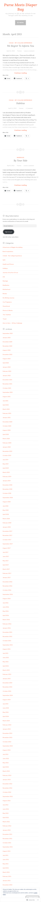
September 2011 (8, 847)
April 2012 (6, 817)
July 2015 (5, 653)
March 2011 (6, 872)
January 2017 (7, 577)
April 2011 (6, 868)
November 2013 (7, 737)
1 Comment (29, 108)
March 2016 (6, 619)
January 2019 (7, 480)
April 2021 (6, 405)
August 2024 (6, 350)
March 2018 (6, 518)
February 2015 (7, 674)
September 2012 (8, 796)
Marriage (20, 157)
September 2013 (8, 746)
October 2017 (7, 539)
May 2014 (5, 712)
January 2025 (7, 337)
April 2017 (6, 565)
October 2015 (7, 640)
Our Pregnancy (7, 302)
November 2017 (7, 535)
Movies (5, 293)
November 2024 (7, 346)
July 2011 (5, 855)
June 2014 (6, 708)
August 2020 (6, 430)
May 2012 (5, 813)
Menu (21, 22)
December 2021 (7, 379)
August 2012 (6, 800)
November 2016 (7, 586)
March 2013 (6, 771)
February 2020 (7, 443)
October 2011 (7, 842)
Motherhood (6, 289)
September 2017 (8, 544)
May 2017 (5, 560)
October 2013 (7, 741)
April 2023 (6, 363)
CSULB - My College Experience (20, 43)
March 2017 (6, 569)
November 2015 (7, 636)
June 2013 (6, 758)
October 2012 (7, 792)
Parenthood (6, 306)
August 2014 (6, 699)
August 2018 (6, 501)
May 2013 (5, 762)
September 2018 (8, 497)
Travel (4, 319)
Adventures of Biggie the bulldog (12, 247)
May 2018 (5, 510)
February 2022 (7, 371)
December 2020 (7, 422)
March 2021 (6, 409)
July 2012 (5, 805)
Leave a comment (29, 51)
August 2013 (6, 750)
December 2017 (7, 531)
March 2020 (6, 438)
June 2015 (6, 657)
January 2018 (7, 527)
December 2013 (7, 733)
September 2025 (8, 333)
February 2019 (7, 476)
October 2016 (7, 590)
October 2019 (7, 455)
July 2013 (5, 754)
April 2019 (6, 468)
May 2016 (5, 611)
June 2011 (6, 859)
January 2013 (7, 779)
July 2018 (5, 506)
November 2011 (7, 838)
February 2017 (7, 573)
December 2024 (7, 342)
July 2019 (5, 459)
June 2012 (6, 809)
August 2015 (6, 649)
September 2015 (8, 645)
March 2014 (6, 720)
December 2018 (7, 485)
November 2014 (7, 687)
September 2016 (8, 594)
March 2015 (6, 670)
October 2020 (7, 426)
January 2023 (7, 367)
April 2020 (6, 434)
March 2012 (6, 821)
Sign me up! (8, 232)
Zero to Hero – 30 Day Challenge (12, 323)
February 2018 (7, 523)
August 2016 (6, 598)
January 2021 (7, 417)
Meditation (6, 285)
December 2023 (7, 354)
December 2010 (7, 885)
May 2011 (5, 864)
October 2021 (7, 388)
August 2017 (6, 548)
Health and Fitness (8, 264)
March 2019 (6, 472)
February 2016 (7, 624)
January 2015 (7, 678)
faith (4, 260)
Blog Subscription (12, 216)
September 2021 (8, 392)
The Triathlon (7, 314)
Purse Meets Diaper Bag (20, 7)
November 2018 (7, 489)
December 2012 (7, 784)
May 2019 (5, 464)
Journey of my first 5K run (10, 272)
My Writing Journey (8, 298)
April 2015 (6, 666)
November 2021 (7, 384)
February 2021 (7, 413)
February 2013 (7, 775)
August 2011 (6, 851)
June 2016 (6, 607)
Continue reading (15, 73)
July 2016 (5, 603)
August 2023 (6, 358)
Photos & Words (8, 310)
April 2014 (6, 716)
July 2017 (5, 552)
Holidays (5, 268)
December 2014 (7, 683)
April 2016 (6, 615)
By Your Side (20, 160)
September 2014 (8, 695)
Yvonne (19, 51)
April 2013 (6, 767)
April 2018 (6, 514)
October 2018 (7, 493)
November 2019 (7, 451)
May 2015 (5, 661)
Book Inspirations (8, 251)
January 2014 (7, 729)
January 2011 (7, 880)
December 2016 (7, 582)
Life (4, 277)
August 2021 (6, 396)
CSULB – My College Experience (12, 256)
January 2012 (7, 830)
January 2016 (7, 628)
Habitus (20, 103)
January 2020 (7, 447)
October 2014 (7, 691)
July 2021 (5, 401)
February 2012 (7, 826)
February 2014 (7, 725)
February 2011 (7, 876)
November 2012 (7, 788)
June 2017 (6, 556)
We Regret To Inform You (20, 45)
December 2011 (7, 834)
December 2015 (7, 632)
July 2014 (5, 704)
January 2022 (7, 375)
